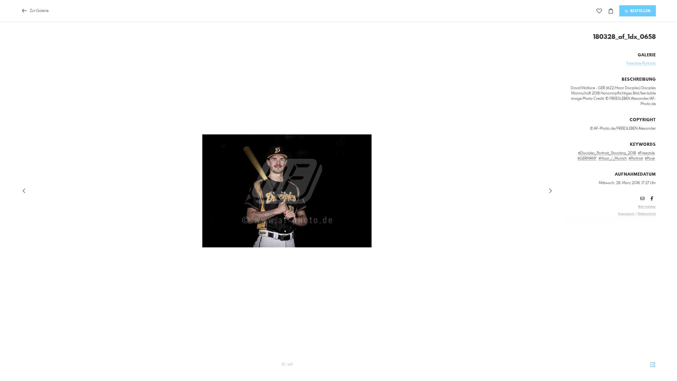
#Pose (650, 158)
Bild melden (647, 206)
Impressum (626, 214)
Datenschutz (647, 214)
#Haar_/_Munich (612, 158)
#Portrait (636, 158)
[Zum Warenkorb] (611, 11)
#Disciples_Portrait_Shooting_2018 (607, 153)
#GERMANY (587, 158)
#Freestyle (646, 153)
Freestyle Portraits (641, 63)
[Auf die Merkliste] (599, 11)
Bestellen (640, 11)
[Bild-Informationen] (652, 365)
